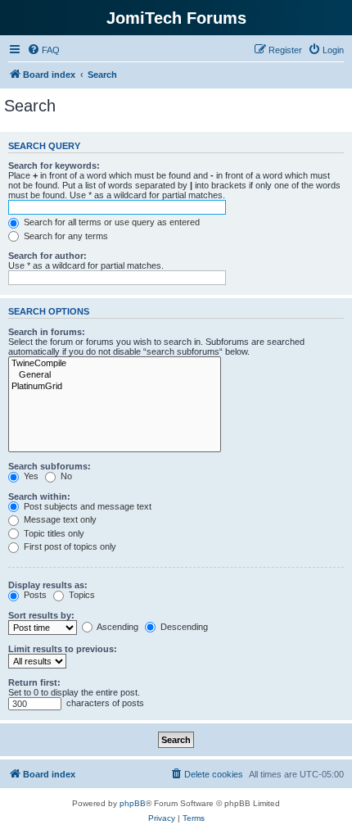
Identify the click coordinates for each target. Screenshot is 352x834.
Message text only (59, 519)
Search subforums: (49, 466)
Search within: (39, 496)
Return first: (34, 682)
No (65, 476)
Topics (80, 595)
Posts (34, 595)
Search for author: (47, 256)
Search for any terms (64, 236)
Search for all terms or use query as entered (110, 222)
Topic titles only (52, 533)
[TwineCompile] (114, 363)
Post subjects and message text (86, 506)
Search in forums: (46, 332)
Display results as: (48, 585)
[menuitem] (43, 50)
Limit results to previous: (62, 649)
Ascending (116, 627)
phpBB (133, 803)
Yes (29, 476)
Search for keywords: (54, 165)
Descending (183, 627)
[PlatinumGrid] (114, 386)
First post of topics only (68, 546)
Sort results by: (41, 615)
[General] (114, 375)
